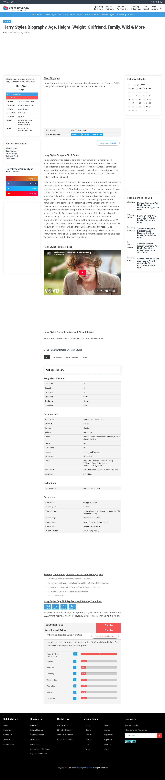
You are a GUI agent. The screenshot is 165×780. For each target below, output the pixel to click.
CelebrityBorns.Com (84, 767)
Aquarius (21, 117)
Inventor (131, 14)
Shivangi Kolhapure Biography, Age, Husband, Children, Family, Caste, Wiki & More (146, 233)
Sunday (49, 661)
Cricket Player (36, 14)
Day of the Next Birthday (56, 630)
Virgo (88, 749)
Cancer (88, 739)
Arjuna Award (35, 739)
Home (5, 725)
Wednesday (51, 680)
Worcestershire (29, 105)
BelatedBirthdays (110, 8)
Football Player (108, 14)
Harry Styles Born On (54, 625)
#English (7, 21)
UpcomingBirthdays (98, 8)
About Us (7, 739)
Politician (120, 14)
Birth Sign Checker (64, 730)
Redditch (21, 105)
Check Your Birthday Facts (105, 636)
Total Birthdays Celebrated (53, 655)
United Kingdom (23, 109)
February (22, 101)
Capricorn (108, 739)
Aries (88, 725)
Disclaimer (7, 730)
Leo (87, 744)
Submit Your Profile (64, 739)
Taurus (88, 730)
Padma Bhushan (36, 730)
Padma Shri (34, 725)
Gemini (88, 735)
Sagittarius (108, 735)
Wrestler (62, 14)
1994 (27, 101)
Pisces (106, 749)
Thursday (50, 686)
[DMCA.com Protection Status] (130, 741)
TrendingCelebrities (136, 8)
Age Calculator (62, 725)
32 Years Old (22, 113)
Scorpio (107, 730)
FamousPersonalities (123, 8)
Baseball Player (76, 14)
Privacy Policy (8, 744)
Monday (50, 667)
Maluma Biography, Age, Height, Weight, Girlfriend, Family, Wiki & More (148, 206)
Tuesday (32, 101)
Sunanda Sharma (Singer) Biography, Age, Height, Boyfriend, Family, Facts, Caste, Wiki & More (148, 248)
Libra (106, 725)
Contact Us (7, 735)
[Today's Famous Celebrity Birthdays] (16, 8)
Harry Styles (22, 86)
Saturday (50, 698)
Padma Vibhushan (37, 735)
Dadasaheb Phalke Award (40, 749)
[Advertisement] (70, 54)
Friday (49, 692)
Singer (21, 90)
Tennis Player (50, 14)
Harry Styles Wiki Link (108, 143)
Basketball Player (92, 14)
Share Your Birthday (65, 735)
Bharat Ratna (35, 744)
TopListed (146, 8)
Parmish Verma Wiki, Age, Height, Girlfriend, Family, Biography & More (147, 219)
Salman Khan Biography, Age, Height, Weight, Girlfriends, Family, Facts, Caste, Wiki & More (148, 263)
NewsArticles (155, 8)
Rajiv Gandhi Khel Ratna (39, 754)
